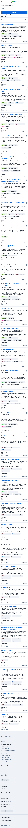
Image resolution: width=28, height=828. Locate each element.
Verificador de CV (5, 806)
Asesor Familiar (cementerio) (9, 370)
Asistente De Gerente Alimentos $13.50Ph (10, 90)
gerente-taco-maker (5, 755)
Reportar (25, 41)
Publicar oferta (4, 798)
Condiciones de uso (5, 817)
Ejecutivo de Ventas (7, 524)
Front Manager (5, 714)
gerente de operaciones (6, 761)
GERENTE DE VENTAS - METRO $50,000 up (12, 203)
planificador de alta (5, 753)
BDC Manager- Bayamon (8, 566)
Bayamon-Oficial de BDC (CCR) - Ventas (10, 694)
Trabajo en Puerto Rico (6, 792)
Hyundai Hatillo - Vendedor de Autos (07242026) (11, 670)
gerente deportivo (4, 752)
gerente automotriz (5, 748)
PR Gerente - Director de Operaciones (12, 114)
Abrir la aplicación (22, 2)
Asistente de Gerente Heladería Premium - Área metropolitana (10, 180)
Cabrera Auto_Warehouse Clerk (10, 459)
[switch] (26, 19)
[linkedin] (11, 811)
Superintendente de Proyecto (9, 349)
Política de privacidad (6, 820)
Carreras (3, 788)
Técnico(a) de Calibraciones (9, 606)
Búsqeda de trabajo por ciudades (8, 769)
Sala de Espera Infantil (7, 436)
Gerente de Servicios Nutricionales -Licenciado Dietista (11, 157)
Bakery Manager (5, 587)
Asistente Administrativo (8, 412)
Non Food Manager (6, 650)
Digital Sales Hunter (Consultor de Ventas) (11, 504)
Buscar (14, 12)
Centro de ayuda (5, 790)
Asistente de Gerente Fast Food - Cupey (10, 67)
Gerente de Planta (6, 45)
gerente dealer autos (5, 762)
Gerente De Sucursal (7, 24)
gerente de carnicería (5, 757)
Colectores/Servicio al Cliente (9, 480)
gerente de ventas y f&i (6, 759)
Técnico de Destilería (7, 391)
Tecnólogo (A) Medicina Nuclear (10, 264)
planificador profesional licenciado (8, 750)
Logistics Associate (7, 308)
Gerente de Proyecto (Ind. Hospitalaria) (12, 135)
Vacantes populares (5, 768)
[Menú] (2, 2)
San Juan (3, 741)
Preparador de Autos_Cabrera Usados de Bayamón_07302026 (12, 628)
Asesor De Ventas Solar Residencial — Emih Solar (12, 284)
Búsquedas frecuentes (6, 736)
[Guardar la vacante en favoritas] (26, 24)
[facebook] (2, 811)
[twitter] (8, 811)
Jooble (9, 825)
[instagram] (5, 811)
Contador (4, 225)
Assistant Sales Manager (8, 543)
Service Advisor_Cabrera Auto (9, 328)
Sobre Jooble (4, 786)
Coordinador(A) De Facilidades (10, 246)
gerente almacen (4, 746)
